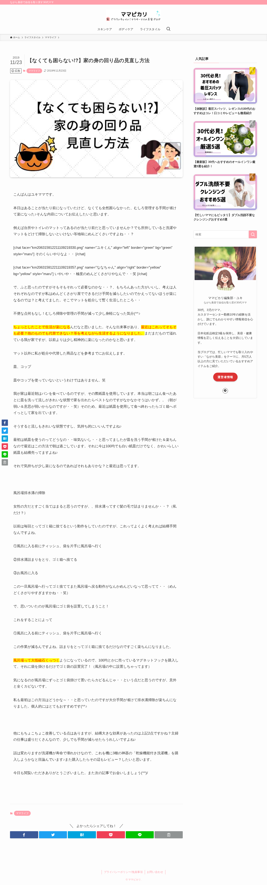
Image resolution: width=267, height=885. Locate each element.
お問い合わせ (155, 872)
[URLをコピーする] (169, 834)
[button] (24, 834)
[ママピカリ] (133, 15)
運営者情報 (225, 377)
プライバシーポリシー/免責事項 (123, 872)
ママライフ (34, 70)
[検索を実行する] (253, 234)
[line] (225, 390)
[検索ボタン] (168, 29)
